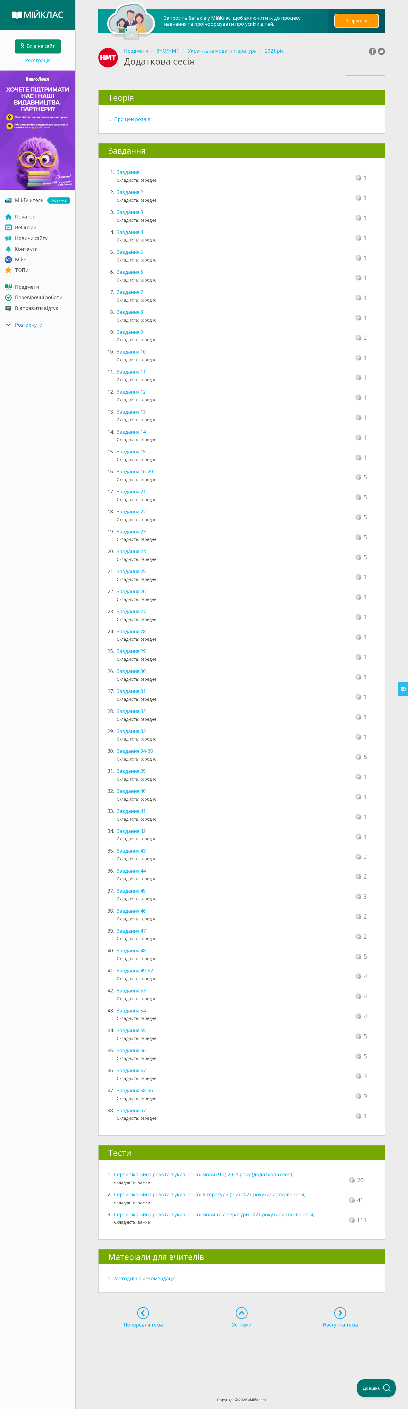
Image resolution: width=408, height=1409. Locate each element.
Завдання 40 (131, 791)
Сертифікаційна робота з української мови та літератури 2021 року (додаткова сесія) (214, 1214)
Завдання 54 (131, 1010)
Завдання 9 (130, 332)
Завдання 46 (131, 911)
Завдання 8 (130, 312)
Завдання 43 (131, 850)
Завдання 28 (131, 631)
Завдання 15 (131, 451)
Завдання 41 (131, 811)
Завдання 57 (131, 1070)
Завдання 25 (131, 571)
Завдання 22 (131, 511)
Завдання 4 (130, 232)
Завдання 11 (131, 371)
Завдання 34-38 (135, 751)
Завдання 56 (131, 1050)
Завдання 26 (131, 591)
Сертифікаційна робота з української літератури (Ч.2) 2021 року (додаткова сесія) (210, 1194)
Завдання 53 (131, 990)
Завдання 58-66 (135, 1090)
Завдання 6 (130, 272)
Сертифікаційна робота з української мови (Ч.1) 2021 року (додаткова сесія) (203, 1174)
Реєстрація (37, 60)
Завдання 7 (130, 292)
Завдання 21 (131, 491)
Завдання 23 (131, 531)
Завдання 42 (131, 831)
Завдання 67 (131, 1110)
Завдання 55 (131, 1030)
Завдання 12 (131, 391)
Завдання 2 (130, 192)
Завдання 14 (131, 432)
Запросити (356, 21)
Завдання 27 (131, 611)
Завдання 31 (131, 691)
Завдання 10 (131, 351)
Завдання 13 (131, 412)
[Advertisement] (242, 1352)
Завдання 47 (131, 931)
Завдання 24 (131, 551)
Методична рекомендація (145, 1278)
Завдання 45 (131, 891)
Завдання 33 (131, 731)
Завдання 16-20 (135, 471)
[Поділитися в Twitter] (381, 51)
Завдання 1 (130, 172)
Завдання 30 (131, 671)
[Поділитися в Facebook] (372, 51)
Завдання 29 (131, 651)
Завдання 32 (131, 711)
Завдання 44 (131, 871)
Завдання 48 (131, 950)
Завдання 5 (130, 252)
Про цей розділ (132, 119)
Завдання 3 (130, 212)
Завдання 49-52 (135, 970)
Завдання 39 (131, 771)
